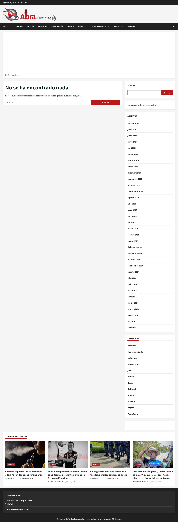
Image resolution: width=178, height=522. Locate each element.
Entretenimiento (99, 26)
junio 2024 (132, 284)
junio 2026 (132, 135)
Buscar (131, 85)
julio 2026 (131, 129)
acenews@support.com (18, 509)
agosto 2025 (133, 197)
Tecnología (57, 26)
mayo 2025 (132, 216)
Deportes (118, 26)
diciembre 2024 (134, 247)
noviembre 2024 (134, 253)
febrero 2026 (133, 160)
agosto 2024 (133, 272)
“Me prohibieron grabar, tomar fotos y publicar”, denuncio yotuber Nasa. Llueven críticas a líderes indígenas (153, 475)
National (131, 389)
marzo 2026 (132, 154)
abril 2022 (131, 327)
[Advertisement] (89, 54)
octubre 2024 (133, 259)
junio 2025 (132, 210)
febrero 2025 (133, 234)
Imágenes (132, 358)
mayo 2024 (132, 290)
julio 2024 (131, 278)
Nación (19, 26)
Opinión (42, 26)
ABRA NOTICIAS (12, 478)
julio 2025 (131, 203)
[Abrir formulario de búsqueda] (174, 26)
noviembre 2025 (134, 179)
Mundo (70, 26)
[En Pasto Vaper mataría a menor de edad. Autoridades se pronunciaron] (25, 454)
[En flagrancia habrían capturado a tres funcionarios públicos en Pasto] (110, 454)
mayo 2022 (132, 321)
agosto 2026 (133, 123)
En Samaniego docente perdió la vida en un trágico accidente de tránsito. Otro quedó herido (67, 475)
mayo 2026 (132, 141)
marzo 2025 (132, 228)
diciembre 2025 (134, 172)
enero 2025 (132, 241)
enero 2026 (132, 166)
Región (30, 26)
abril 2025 (131, 222)
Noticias (7, 26)
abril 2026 (131, 148)
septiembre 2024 (135, 265)
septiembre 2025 (135, 191)
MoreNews (102, 519)
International (133, 364)
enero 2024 (132, 315)
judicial (82, 26)
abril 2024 (131, 296)
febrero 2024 (133, 309)
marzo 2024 (132, 302)
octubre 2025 (133, 185)
